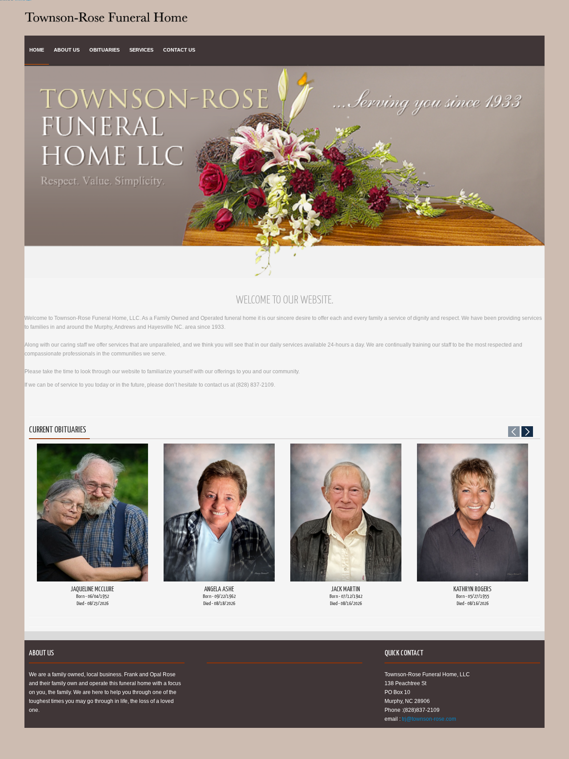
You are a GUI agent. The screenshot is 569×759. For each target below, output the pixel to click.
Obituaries (104, 49)
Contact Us (179, 49)
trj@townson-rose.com (429, 719)
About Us (67, 49)
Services (141, 49)
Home (36, 49)
